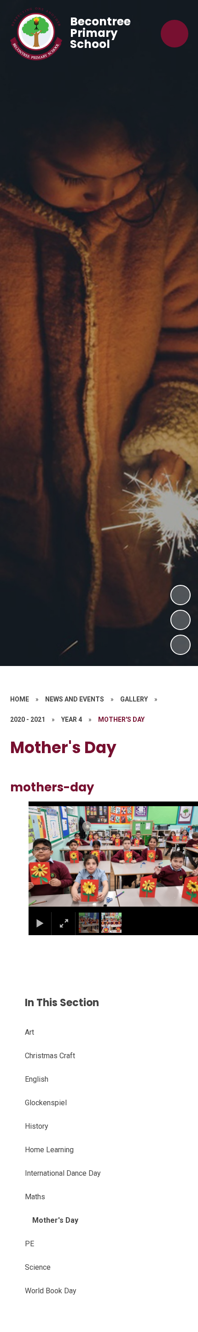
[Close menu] (174, 33)
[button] (47, 856)
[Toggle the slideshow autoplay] (180, 645)
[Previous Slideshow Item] (180, 620)
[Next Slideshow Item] (180, 595)
